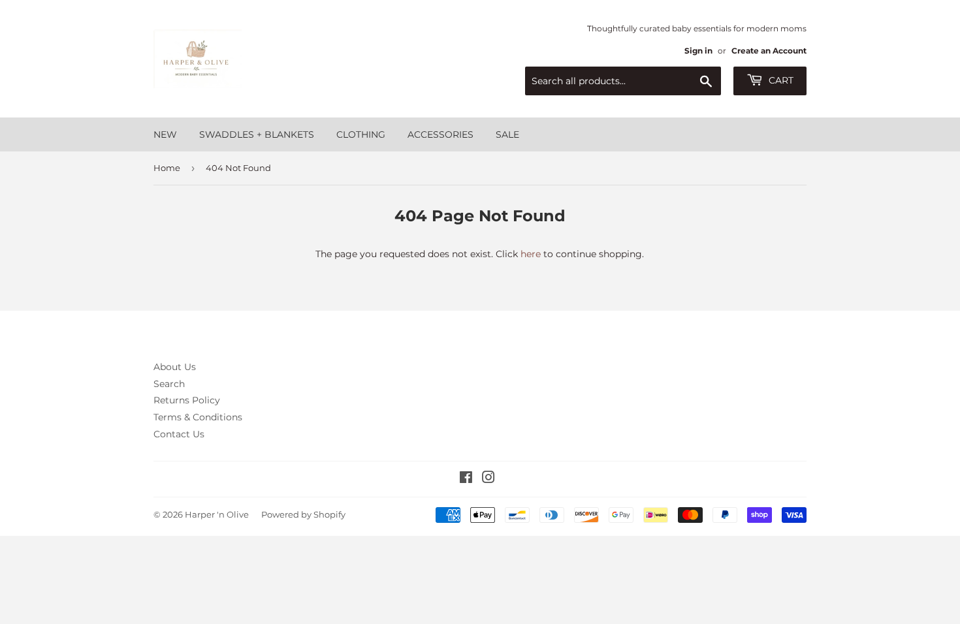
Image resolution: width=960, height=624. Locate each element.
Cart (779, 80)
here (530, 254)
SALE (507, 134)
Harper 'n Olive (217, 514)
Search (169, 384)
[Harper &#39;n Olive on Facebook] (466, 479)
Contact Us (178, 434)
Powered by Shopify (303, 514)
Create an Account (769, 50)
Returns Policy (186, 400)
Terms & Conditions (197, 417)
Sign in (698, 50)
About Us (174, 367)
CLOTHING (360, 134)
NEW (165, 134)
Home (166, 168)
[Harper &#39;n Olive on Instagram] (488, 479)
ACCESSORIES (440, 134)
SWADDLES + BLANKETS (256, 134)
